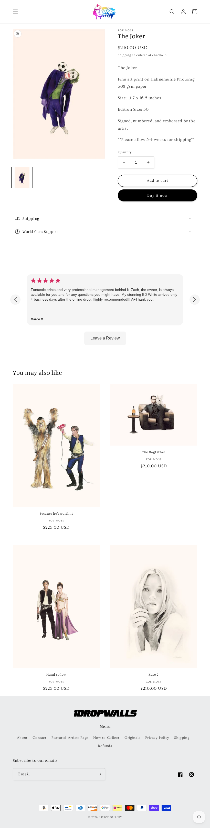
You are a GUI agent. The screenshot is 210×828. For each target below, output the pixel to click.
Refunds (105, 746)
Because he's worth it (56, 513)
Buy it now (157, 195)
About (22, 738)
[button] (15, 11)
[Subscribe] (99, 774)
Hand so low (56, 674)
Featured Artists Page (69, 738)
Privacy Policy (157, 738)
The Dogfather (153, 452)
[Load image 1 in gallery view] (22, 177)
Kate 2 (154, 674)
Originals (132, 738)
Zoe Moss (125, 30)
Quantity (124, 152)
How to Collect (106, 738)
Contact (39, 738)
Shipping (124, 55)
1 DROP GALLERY (110, 817)
